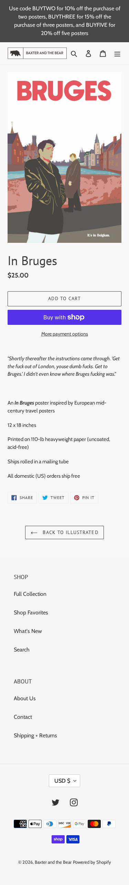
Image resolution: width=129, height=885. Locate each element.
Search (22, 649)
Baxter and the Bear (53, 862)
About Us (25, 698)
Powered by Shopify (92, 862)
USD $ (62, 781)
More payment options (64, 334)
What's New (28, 631)
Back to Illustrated (69, 532)
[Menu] (117, 53)
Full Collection (30, 594)
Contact (23, 717)
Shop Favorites (31, 612)
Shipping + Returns (35, 735)
